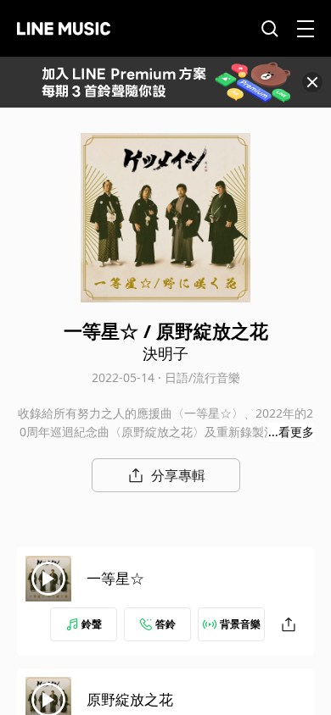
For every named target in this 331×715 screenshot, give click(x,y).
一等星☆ (115, 578)
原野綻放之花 (130, 699)
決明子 (165, 353)
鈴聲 (91, 624)
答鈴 (165, 624)
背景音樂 (240, 624)
